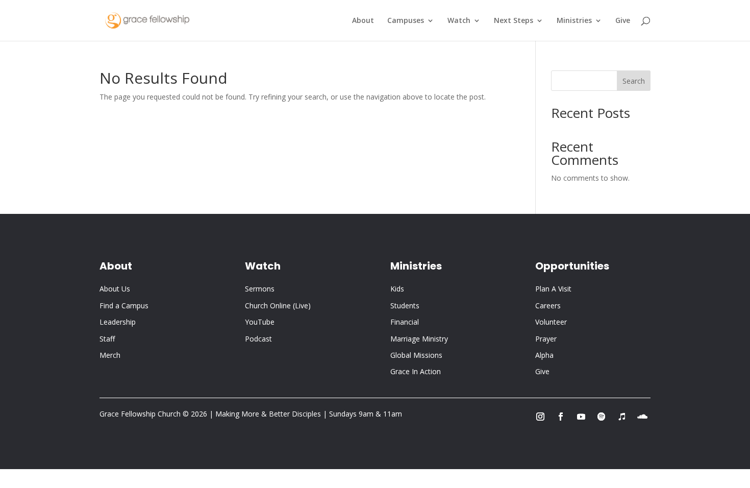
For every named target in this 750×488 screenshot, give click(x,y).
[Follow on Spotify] (601, 416)
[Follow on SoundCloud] (642, 416)
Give (622, 21)
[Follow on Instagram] (540, 416)
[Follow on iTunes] (622, 416)
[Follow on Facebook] (561, 416)
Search (633, 81)
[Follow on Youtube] (581, 416)
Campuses (405, 21)
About (363, 21)
